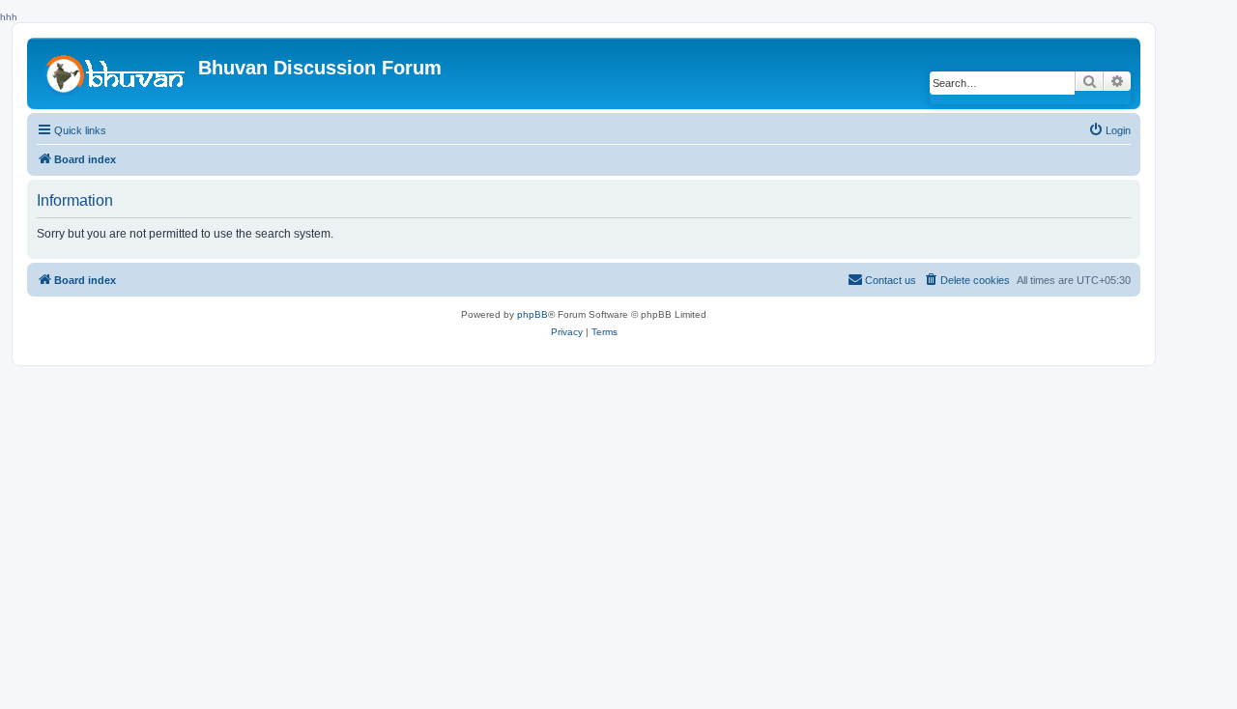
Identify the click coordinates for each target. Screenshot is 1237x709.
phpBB (532, 314)
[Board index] (115, 72)
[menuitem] (1109, 130)
